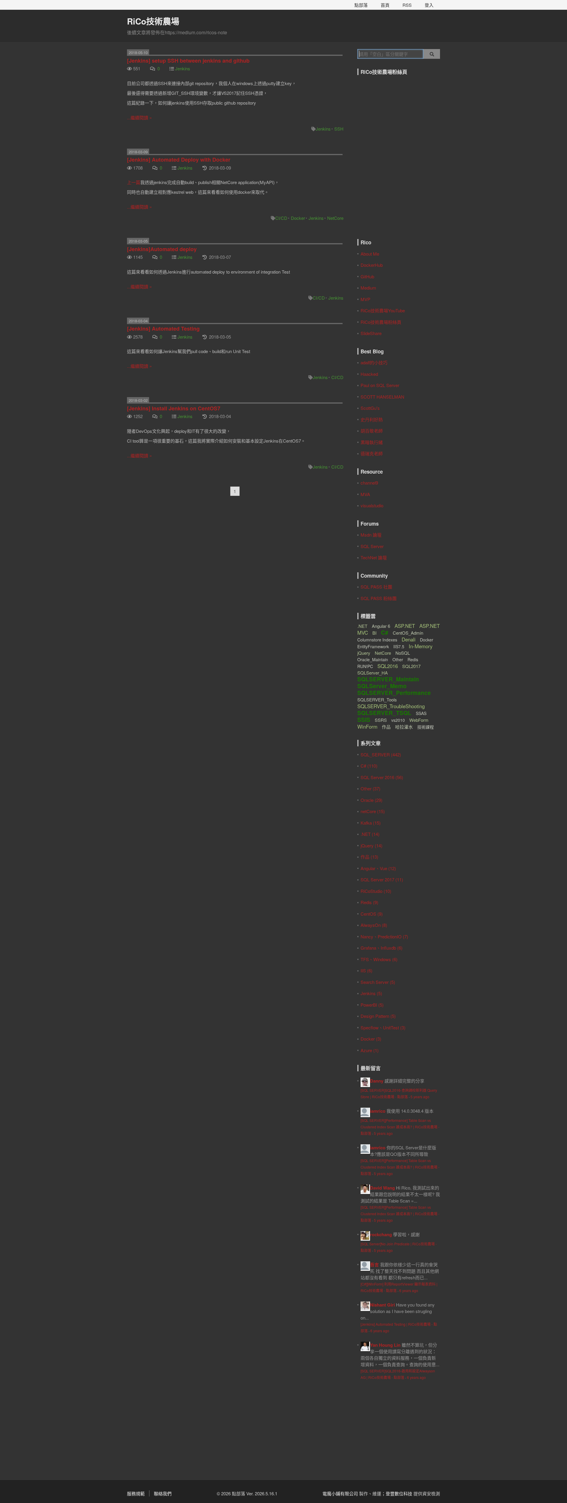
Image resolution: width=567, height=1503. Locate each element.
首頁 (385, 5)
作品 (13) (369, 857)
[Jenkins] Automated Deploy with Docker (178, 159)
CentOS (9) (372, 914)
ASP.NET (405, 625)
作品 (386, 727)
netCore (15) (373, 811)
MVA (365, 494)
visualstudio (372, 505)
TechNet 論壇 (376, 557)
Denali (409, 639)
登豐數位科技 (399, 1493)
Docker (298, 218)
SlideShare (371, 333)
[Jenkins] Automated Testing (163, 328)
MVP (365, 299)
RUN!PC (365, 666)
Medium (368, 288)
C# (384, 632)
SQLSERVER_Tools (377, 699)
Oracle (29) (371, 800)
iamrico (377, 1111)
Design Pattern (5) (378, 1016)
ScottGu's (370, 408)
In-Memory (421, 646)
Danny (376, 1081)
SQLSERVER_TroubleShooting (391, 706)
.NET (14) (370, 834)
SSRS (381, 720)
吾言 (374, 1264)
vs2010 (398, 720)
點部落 (361, 5)
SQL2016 (387, 666)
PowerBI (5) (372, 1005)
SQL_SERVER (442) (381, 754)
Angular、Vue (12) (378, 868)
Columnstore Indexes (377, 640)
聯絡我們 (163, 1493)
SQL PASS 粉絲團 (379, 598)
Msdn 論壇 (371, 535)
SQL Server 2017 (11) (382, 879)
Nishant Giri (382, 1304)
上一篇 (133, 182)
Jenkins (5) (371, 993)
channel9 (369, 483)
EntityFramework (373, 646)
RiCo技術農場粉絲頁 (381, 322)
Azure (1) (370, 1050)
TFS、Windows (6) (379, 959)
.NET (362, 626)
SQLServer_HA (372, 673)
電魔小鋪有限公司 (340, 1493)
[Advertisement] (394, 1429)
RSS (407, 5)
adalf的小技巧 (374, 362)
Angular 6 (381, 626)
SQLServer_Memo (382, 686)
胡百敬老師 (372, 431)
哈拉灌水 (404, 727)
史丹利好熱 (372, 419)
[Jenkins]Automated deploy (162, 249)
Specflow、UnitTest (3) (383, 1027)
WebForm (418, 720)
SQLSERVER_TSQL (384, 713)
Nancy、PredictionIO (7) (384, 936)
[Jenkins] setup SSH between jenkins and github (188, 60)
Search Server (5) (378, 982)
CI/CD (281, 218)
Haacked (369, 374)
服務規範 (136, 1493)
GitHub (367, 276)
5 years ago (419, 1096)
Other (397, 659)
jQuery (363, 653)
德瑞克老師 (372, 453)
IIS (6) (366, 970)
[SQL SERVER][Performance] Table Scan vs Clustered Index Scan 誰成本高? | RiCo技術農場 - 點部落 (400, 1127)
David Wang (382, 1187)
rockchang (381, 1234)
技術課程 (425, 727)
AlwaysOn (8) (374, 925)
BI (374, 633)
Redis (413, 659)
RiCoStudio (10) (376, 891)
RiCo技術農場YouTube (383, 310)
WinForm (367, 726)
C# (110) (369, 766)
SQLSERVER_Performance (394, 693)
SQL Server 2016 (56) (382, 777)
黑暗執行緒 (372, 442)
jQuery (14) (371, 845)
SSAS (421, 713)
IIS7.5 (398, 646)
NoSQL (402, 653)
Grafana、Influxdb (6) (382, 948)
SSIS (363, 720)
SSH (338, 129)
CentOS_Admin (408, 633)
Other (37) (370, 788)
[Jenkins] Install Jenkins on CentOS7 (173, 408)
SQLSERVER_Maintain (388, 679)
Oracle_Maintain (372, 659)
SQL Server (372, 546)
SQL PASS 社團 (376, 587)
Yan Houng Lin (385, 1345)
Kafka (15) (371, 823)
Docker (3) (371, 1039)
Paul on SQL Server (380, 385)
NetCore (335, 218)
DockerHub (372, 265)
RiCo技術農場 (153, 21)
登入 (429, 5)
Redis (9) (369, 902)
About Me (370, 254)
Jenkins (182, 68)
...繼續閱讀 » (139, 117)
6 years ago (408, 1290)
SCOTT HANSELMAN (382, 397)
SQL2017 (411, 666)
